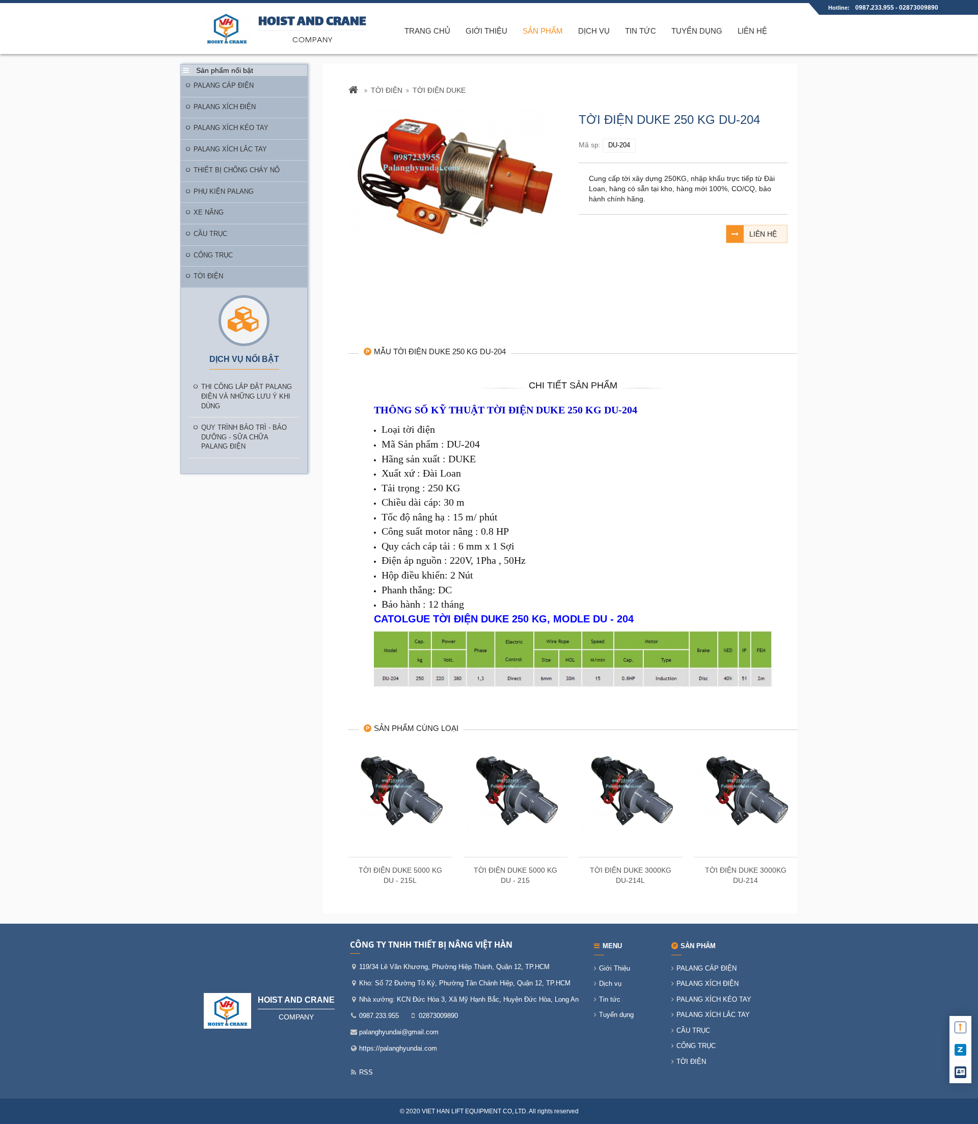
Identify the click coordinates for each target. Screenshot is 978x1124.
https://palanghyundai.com (398, 1048)
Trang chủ (427, 31)
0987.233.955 (875, 7)
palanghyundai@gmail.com (399, 1032)
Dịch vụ (594, 31)
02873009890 (918, 7)
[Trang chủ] (354, 91)
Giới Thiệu (486, 31)
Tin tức (640, 31)
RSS (366, 1072)
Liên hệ (752, 31)
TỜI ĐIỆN (386, 90)
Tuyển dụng (696, 31)
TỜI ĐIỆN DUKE (439, 90)
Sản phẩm (543, 31)
